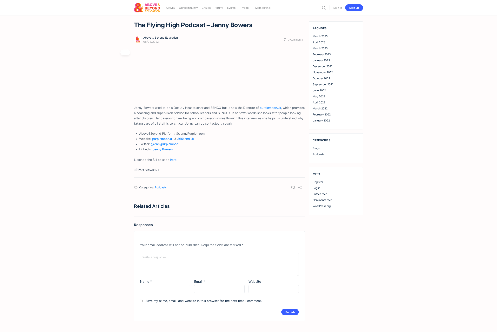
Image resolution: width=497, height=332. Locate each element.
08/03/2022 (151, 41)
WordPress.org (322, 206)
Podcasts (161, 187)
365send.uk (185, 139)
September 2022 (323, 84)
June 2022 (319, 90)
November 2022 (323, 72)
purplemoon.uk (270, 108)
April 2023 (319, 42)
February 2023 (322, 54)
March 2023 (320, 48)
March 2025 (320, 36)
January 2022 (321, 120)
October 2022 (321, 78)
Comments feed (322, 200)
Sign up (354, 7)
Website (254, 281)
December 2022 (323, 66)
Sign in (337, 7)
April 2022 (319, 102)
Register (318, 182)
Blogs (316, 148)
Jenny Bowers (163, 149)
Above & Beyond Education (160, 37)
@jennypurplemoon (164, 144)
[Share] (300, 188)
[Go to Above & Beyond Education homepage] (147, 7)
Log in (316, 188)
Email (199, 281)
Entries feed (320, 194)
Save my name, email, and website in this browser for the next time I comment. (203, 301)
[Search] (324, 7)
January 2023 (321, 60)
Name (146, 281)
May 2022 (319, 96)
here (173, 160)
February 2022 (322, 114)
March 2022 (320, 108)
